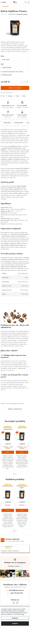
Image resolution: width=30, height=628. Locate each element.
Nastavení (15, 618)
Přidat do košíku (15, 88)
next (28, 445)
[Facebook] (14, 603)
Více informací (23, 51)
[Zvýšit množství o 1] (27, 82)
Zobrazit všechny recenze (18, 541)
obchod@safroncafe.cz (16, 590)
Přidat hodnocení (15, 409)
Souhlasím (15, 623)
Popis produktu (7, 122)
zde (23, 614)
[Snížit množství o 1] (22, 82)
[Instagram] (17, 603)
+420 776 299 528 (16, 593)
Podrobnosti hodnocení (22, 14)
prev (1, 445)
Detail (8, 452)
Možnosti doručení (7, 75)
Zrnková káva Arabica (23, 273)
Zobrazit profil (14, 566)
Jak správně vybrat (18, 122)
